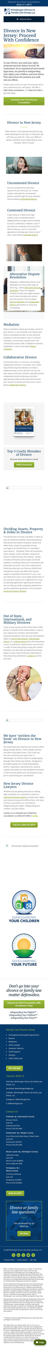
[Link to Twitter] (13, 1255)
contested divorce (30, 235)
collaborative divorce (17, 385)
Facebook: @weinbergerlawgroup (19, 1088)
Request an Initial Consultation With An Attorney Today (24, 1004)
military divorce (20, 641)
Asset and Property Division (15, 591)
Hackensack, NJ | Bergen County (19, 1133)
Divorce (12, 1038)
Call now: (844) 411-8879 (24, 825)
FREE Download (24, 465)
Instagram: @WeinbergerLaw (18, 1099)
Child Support (14, 1051)
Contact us (31, 656)
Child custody (14, 1045)
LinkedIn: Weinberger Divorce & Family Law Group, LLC (24, 1094)
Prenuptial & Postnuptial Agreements (24, 1035)
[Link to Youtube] (28, 1255)
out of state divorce (19, 639)
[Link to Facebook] (23, 1255)
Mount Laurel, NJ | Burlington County (22, 1151)
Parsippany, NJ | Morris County (13, 1169)
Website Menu (26, 19)
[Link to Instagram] (33, 1255)
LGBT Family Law (15, 1058)
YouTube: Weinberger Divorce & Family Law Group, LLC (24, 1083)
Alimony (12, 1055)
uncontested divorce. (28, 199)
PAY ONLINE (14, 1068)
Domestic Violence (16, 1048)
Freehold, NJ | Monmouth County (20, 1116)
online (35, 816)
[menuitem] (9, 1259)
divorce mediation (17, 302)
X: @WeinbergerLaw (14, 1103)
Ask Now (24, 1234)
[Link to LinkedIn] (18, 1255)
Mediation (13, 1041)
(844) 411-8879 (24, 4)
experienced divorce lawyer (15, 797)
